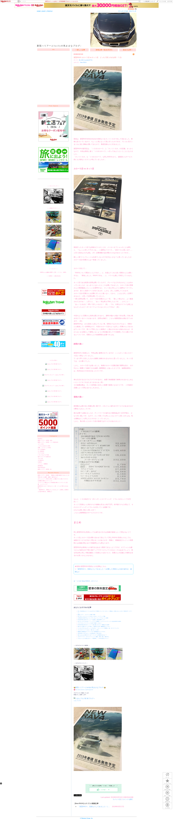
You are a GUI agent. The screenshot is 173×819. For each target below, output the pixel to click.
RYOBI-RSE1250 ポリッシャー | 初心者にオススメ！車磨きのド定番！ (94, 624)
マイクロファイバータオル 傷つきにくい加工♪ (88, 629)
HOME (39, 11)
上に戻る (167, 808)
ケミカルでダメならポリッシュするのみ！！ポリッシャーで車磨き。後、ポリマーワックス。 (99, 628)
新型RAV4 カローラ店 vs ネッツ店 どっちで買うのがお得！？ (96, 57)
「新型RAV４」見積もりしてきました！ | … (94, 806)
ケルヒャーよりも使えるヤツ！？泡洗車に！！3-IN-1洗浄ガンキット (93, 638)
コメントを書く (127, 799)
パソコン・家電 (42, 464)
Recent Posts (53, 472)
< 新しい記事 (80, 50)
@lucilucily (57, 276)
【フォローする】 (123, 11)
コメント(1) (117, 799)
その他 (39, 460)
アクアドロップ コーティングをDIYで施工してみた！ (90, 623)
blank (39, 438)
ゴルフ (39, 458)
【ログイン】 (133, 11)
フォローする (167, 783)
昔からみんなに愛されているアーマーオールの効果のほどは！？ (92, 635)
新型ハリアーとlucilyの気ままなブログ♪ (89, 687)
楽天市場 (169, 1)
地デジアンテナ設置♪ (43, 456)
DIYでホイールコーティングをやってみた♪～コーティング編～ (92, 616)
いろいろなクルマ (42, 455)
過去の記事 (167, 789)
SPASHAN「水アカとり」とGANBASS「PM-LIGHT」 (90, 633)
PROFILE (50, 11)
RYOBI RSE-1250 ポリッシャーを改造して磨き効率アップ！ (91, 619)
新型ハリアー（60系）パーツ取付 (47, 442)
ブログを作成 (162, 1)
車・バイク (23, 1)
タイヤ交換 (41, 449)
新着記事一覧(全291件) (104, 50)
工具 (39, 462)
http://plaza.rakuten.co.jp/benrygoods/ (84, 689)
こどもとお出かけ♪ (43, 446)
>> (149, 1)
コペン (39, 444)
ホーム (167, 777)
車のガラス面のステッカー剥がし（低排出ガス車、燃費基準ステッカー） (94, 626)
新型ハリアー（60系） (44, 440)
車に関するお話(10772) (85, 60)
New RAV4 (41, 467)
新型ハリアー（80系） (44, 469)
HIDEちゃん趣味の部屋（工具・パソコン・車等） (53, 272)
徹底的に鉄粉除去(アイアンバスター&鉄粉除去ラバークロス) (91, 631)
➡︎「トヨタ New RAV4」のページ (86, 581)
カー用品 (40, 451)
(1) (120, 57)
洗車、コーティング (43, 447)
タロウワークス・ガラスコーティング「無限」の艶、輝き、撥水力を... (94, 636)
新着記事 (167, 801)
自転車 (39, 465)
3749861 (131, 9)
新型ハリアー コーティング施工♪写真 (86, 614)
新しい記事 (167, 795)
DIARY (44, 11)
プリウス (40, 453)
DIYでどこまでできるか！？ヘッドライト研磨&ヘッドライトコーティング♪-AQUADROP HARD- (99, 621)
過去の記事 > (127, 50)
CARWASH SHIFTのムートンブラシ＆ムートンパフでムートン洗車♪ (93, 618)
